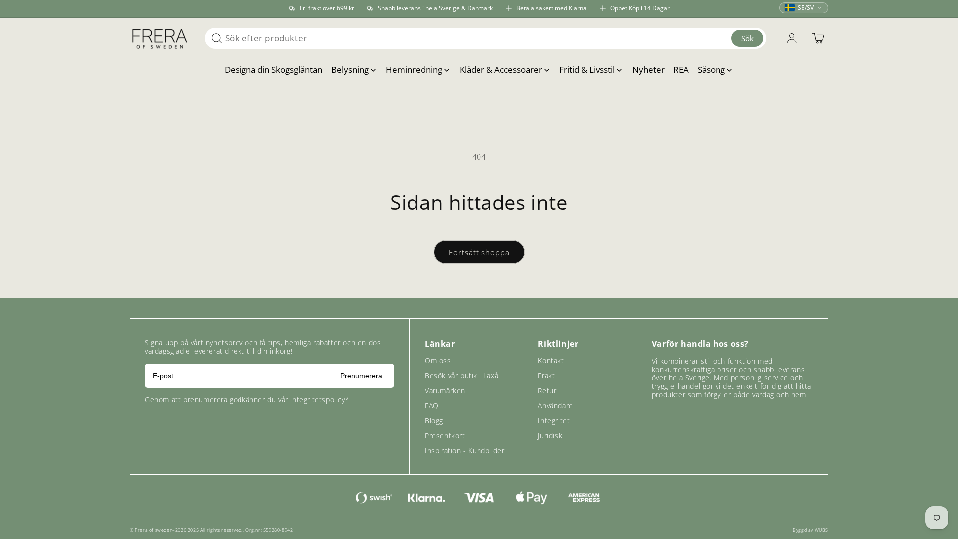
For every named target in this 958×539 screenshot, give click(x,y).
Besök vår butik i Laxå (461, 375)
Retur (547, 390)
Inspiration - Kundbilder (464, 450)
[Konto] (791, 38)
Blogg (434, 420)
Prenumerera (361, 376)
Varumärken (445, 390)
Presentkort (445, 435)
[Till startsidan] (160, 38)
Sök (747, 38)
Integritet (554, 420)
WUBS (821, 530)
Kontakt (551, 360)
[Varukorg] (817, 38)
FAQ (432, 405)
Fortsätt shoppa (479, 252)
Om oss (438, 360)
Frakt (546, 375)
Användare (555, 405)
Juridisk (550, 435)
